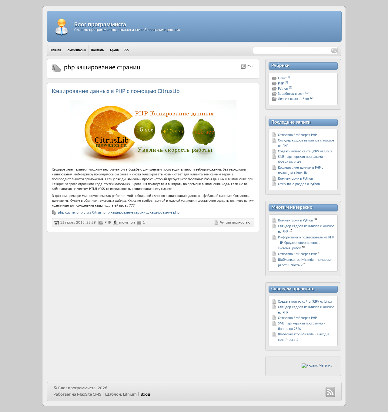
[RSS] (330, 392)
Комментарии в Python (295, 179)
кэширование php (164, 212)
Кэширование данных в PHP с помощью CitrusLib (116, 91)
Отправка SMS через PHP (297, 135)
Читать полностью (235, 222)
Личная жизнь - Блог (295, 99)
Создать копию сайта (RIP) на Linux (305, 151)
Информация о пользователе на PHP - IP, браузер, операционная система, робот (306, 243)
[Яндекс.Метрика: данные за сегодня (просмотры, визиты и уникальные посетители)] (317, 365)
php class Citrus (89, 212)
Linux (284, 78)
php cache (66, 212)
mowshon (127, 222)
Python (285, 89)
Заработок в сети (293, 94)
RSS (250, 66)
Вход (145, 394)
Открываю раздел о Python (299, 184)
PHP (108, 222)
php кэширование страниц (125, 212)
